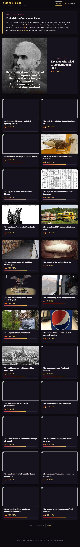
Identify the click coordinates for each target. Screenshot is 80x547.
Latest (58, 3)
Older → (50, 526)
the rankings (23, 30)
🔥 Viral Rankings (69, 3)
